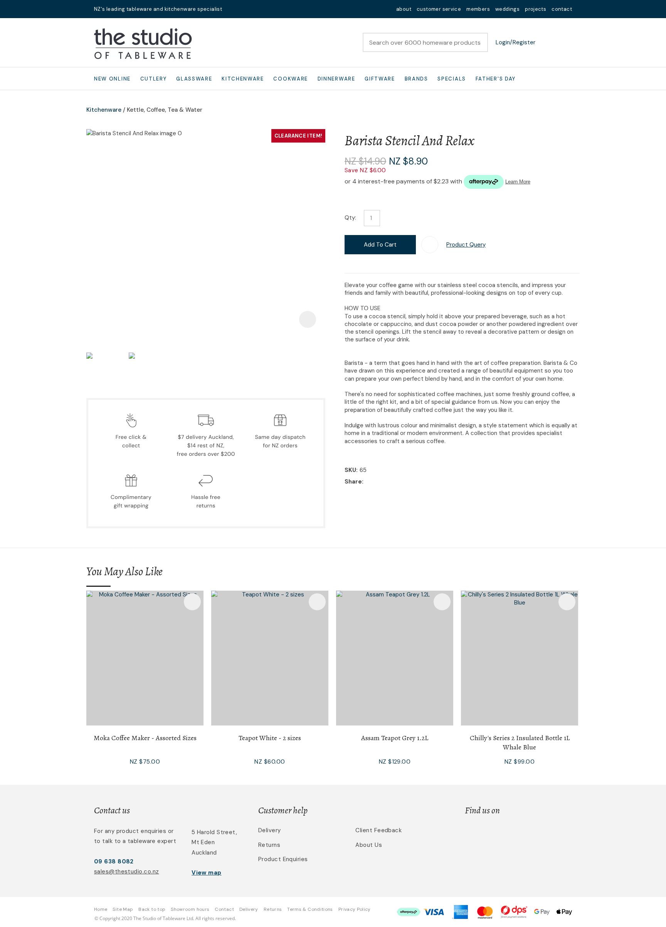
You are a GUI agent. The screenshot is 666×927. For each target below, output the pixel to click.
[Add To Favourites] (429, 244)
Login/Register (515, 42)
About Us (368, 845)
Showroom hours (190, 909)
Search (478, 42)
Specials (451, 79)
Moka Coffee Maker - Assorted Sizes (145, 737)
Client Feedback (378, 830)
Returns (269, 845)
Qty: (350, 218)
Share (353, 481)
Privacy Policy (354, 909)
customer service (439, 9)
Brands (416, 79)
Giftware (380, 79)
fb (243, 9)
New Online (112, 79)
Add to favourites (192, 601)
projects (535, 9)
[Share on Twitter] (377, 482)
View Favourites (547, 42)
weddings (507, 9)
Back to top (151, 909)
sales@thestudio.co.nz (126, 871)
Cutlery (153, 79)
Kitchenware (243, 79)
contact (562, 9)
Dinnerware (336, 79)
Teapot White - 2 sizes (270, 737)
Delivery (269, 830)
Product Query (466, 245)
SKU (350, 470)
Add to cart (380, 245)
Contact (224, 909)
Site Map (123, 909)
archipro (539, 834)
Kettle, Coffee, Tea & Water (164, 110)
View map (207, 873)
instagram (253, 9)
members (478, 9)
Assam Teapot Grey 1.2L (394, 737)
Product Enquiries (283, 859)
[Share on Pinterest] (401, 482)
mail (233, 9)
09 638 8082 (114, 861)
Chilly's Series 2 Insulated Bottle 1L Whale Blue (520, 742)
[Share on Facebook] (366, 482)
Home (100, 909)
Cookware (290, 79)
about (403, 9)
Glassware (194, 79)
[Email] (389, 482)
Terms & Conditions (310, 909)
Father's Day (496, 79)
